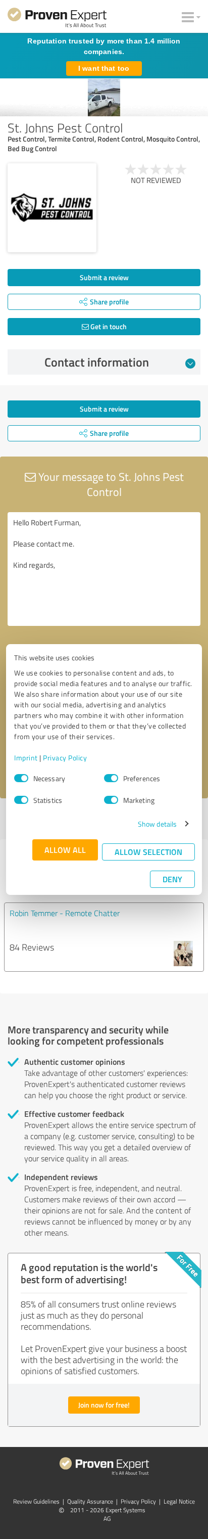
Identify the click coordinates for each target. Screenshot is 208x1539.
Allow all (65, 849)
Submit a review (104, 277)
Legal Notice (179, 1501)
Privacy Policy (65, 757)
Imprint (26, 757)
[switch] (111, 778)
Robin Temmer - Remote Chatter (65, 913)
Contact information (96, 362)
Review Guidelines (36, 1501)
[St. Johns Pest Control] (52, 207)
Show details (157, 824)
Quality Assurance (90, 1501)
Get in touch (108, 326)
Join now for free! (104, 1405)
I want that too (103, 68)
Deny (172, 879)
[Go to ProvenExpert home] (57, 19)
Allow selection (148, 851)
